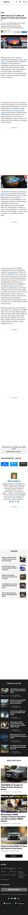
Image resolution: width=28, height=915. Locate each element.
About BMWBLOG (5, 868)
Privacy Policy (13, 875)
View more (13, 856)
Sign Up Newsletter (21, 872)
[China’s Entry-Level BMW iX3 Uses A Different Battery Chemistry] (5, 700)
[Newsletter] (20, 2)
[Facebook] (10, 501)
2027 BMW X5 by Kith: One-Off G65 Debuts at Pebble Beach (10, 585)
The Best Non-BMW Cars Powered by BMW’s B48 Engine (18, 712)
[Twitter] (13, 501)
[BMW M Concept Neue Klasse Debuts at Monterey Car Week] (23, 574)
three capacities (12, 272)
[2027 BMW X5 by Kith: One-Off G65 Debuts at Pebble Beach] (23, 583)
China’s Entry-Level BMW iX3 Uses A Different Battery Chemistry (18, 701)
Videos (3, 12)
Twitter (15, 463)
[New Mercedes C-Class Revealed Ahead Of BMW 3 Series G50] (23, 565)
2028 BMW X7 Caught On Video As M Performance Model (18, 690)
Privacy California (5, 879)
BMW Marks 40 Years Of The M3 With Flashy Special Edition (18, 736)
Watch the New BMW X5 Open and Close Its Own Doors (14, 847)
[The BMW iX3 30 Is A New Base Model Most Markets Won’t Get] (5, 745)
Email (23, 463)
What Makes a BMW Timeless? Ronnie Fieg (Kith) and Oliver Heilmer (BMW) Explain (17, 724)
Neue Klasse (18, 458)
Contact (20, 868)
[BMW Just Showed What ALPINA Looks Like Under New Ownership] (23, 557)
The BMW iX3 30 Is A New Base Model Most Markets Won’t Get (18, 747)
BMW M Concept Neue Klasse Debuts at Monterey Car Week (9, 576)
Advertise (3, 871)
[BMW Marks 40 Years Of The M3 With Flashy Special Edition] (5, 734)
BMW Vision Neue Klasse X (7, 458)
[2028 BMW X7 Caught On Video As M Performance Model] (5, 689)
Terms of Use (13, 871)
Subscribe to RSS (5, 875)
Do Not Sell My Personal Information (22, 876)
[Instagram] (15, 501)
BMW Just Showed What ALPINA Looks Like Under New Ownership (9, 559)
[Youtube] (15, 898)
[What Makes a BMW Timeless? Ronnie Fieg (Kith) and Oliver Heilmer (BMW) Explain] (5, 722)
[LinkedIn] (18, 501)
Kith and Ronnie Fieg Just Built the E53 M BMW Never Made (10, 594)
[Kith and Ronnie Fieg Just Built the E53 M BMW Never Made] (23, 592)
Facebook (4, 465)
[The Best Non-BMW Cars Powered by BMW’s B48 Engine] (5, 711)
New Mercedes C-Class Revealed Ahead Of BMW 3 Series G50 (9, 568)
